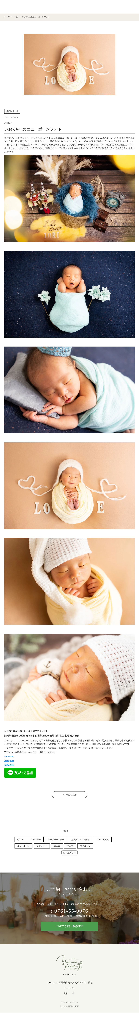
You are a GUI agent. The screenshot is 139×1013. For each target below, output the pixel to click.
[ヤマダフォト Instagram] (66, 993)
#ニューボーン (12, 117)
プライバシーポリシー (69, 1002)
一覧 (16, 17)
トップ (7, 17)
